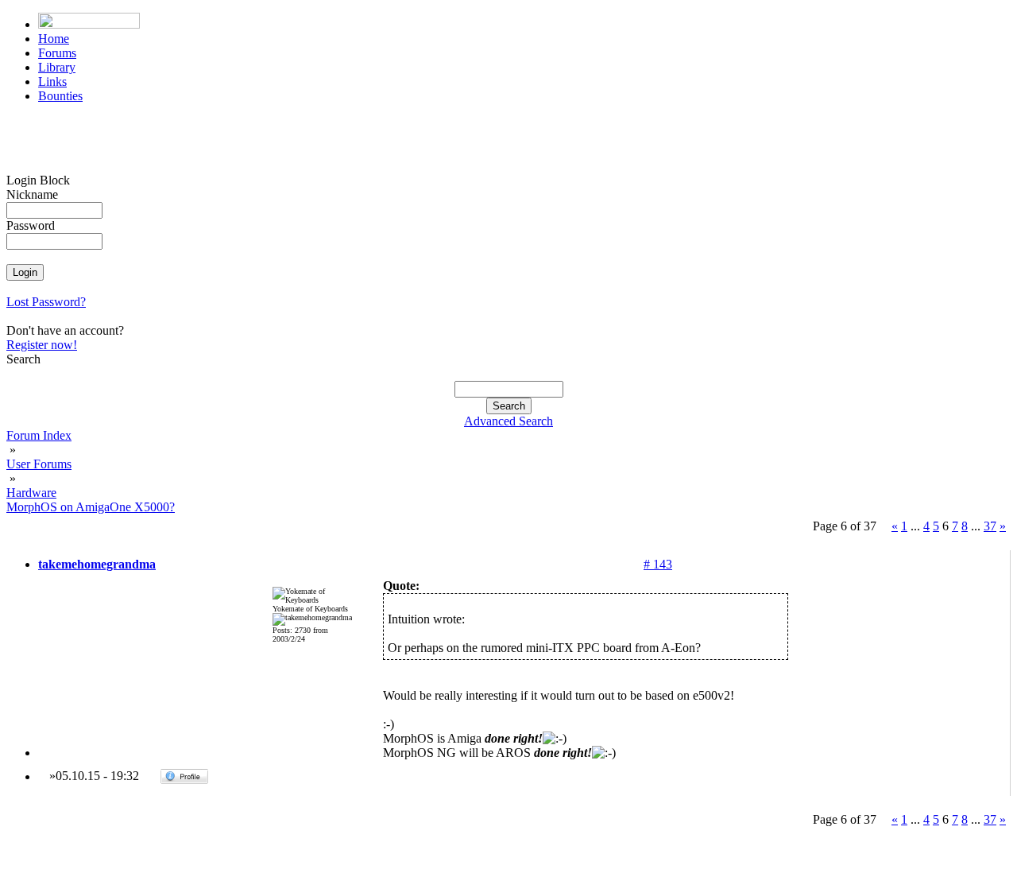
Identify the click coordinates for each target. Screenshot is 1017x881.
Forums (57, 53)
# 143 (658, 564)
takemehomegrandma (97, 564)
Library (56, 67)
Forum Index (39, 435)
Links (52, 81)
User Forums (39, 464)
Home (53, 38)
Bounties (60, 96)
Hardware (31, 492)
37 (990, 526)
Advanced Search (508, 421)
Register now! (41, 344)
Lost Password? (46, 302)
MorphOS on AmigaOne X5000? (90, 507)
